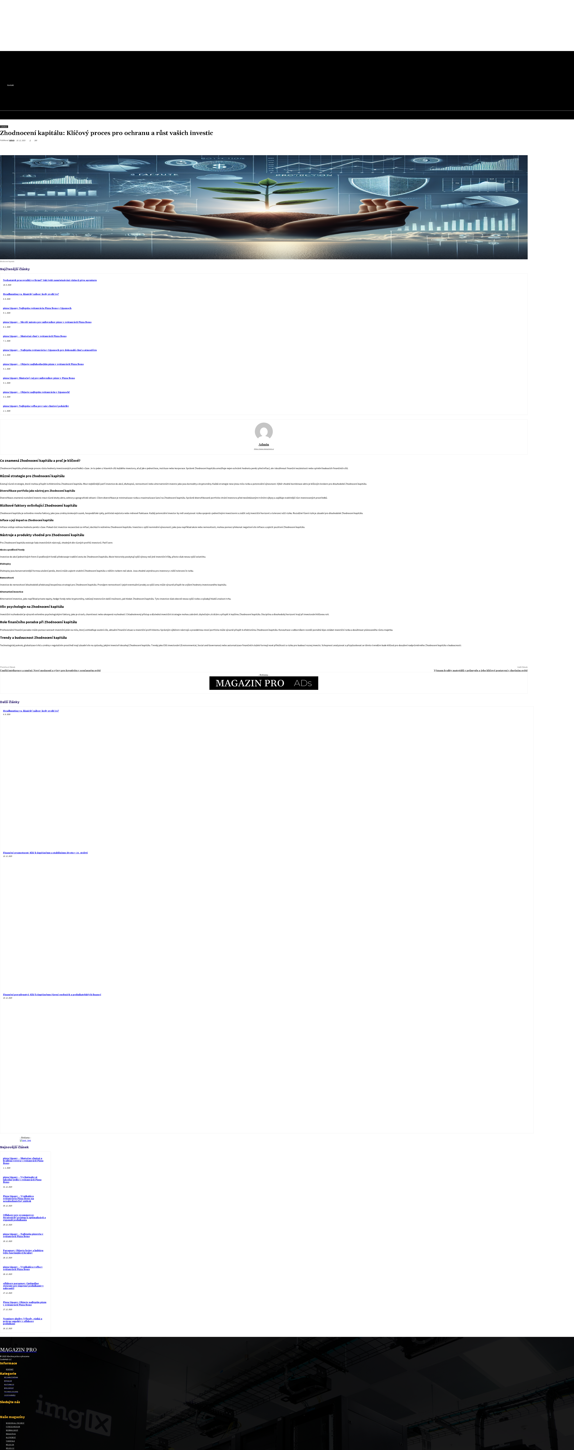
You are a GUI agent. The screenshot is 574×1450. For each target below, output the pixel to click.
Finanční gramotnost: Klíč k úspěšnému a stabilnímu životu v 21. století (45, 852)
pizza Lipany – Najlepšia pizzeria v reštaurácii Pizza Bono (23, 1235)
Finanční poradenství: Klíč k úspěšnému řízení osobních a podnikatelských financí (52, 994)
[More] (522, 147)
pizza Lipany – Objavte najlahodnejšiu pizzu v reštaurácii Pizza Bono (43, 364)
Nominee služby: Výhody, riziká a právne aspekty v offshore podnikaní (22, 1321)
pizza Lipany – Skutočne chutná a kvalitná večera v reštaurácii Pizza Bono (23, 1161)
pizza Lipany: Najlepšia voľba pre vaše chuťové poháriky (36, 406)
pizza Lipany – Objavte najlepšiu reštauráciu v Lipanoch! (36, 392)
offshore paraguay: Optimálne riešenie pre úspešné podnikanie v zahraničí (23, 1286)
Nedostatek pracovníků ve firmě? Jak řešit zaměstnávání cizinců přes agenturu (50, 280)
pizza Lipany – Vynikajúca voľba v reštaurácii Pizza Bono (23, 1268)
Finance (4, 126)
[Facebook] (73, 96)
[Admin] (264, 432)
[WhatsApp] (501, 148)
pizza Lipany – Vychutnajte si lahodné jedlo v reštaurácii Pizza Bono (22, 1180)
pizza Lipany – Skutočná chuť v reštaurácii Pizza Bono (35, 336)
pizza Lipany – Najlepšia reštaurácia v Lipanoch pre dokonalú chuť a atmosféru (50, 350)
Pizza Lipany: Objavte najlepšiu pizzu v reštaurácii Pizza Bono (24, 1303)
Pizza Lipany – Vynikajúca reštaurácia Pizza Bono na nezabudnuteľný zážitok (18, 1199)
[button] (77, 102)
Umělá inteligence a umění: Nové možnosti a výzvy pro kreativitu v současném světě (50, 670)
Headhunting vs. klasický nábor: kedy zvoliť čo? (31, 294)
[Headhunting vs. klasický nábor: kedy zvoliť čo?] (462, 778)
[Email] (512, 148)
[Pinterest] (490, 148)
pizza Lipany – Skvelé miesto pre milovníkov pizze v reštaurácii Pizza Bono (47, 322)
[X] (78, 96)
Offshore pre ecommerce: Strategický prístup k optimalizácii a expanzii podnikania (24, 1218)
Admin (11, 140)
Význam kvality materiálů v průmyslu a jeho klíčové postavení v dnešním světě (481, 670)
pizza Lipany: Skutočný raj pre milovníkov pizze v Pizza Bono (39, 378)
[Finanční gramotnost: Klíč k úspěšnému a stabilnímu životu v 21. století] (462, 920)
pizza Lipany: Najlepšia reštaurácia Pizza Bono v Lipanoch (37, 308)
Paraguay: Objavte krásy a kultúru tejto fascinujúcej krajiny (23, 1252)
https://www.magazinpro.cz (264, 449)
